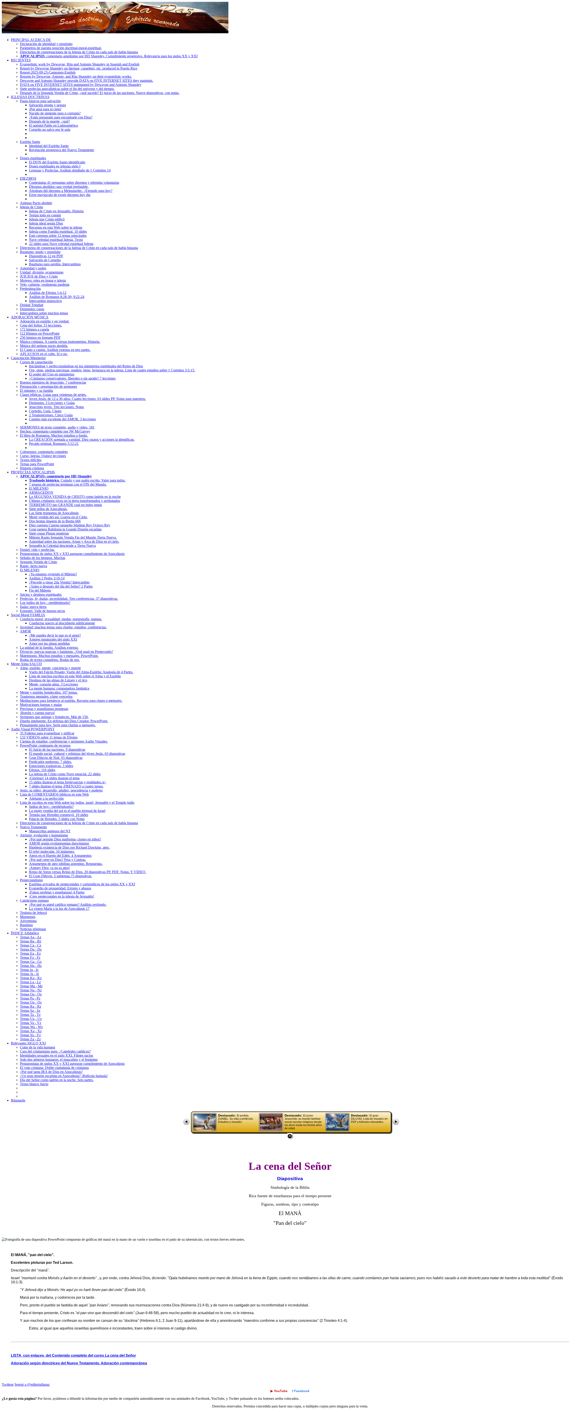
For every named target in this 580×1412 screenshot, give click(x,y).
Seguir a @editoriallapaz (32, 1384)
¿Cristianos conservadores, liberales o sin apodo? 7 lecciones (72, 378)
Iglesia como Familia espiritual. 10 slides (58, 231)
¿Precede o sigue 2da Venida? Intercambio (59, 582)
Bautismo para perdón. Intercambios (55, 264)
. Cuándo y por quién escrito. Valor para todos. (77, 480)
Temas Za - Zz (30, 1039)
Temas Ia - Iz (29, 970)
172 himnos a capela (34, 329)
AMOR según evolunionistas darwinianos (59, 843)
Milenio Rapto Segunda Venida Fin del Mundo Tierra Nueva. (73, 537)
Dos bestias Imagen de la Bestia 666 (55, 521)
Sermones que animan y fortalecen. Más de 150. (54, 717)
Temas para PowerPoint (37, 464)
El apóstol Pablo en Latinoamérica (53, 125)
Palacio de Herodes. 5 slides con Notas (57, 819)
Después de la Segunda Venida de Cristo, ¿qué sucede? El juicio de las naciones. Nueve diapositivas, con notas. (99, 93)
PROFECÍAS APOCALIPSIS (33, 472)
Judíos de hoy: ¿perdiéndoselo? (51, 807)
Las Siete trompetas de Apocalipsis (54, 513)
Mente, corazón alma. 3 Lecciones (53, 684)
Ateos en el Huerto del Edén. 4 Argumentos (60, 855)
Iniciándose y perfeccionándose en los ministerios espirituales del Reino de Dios (86, 366)
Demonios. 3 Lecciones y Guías (52, 403)
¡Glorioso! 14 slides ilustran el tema (54, 778)
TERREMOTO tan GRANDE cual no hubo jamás (65, 505)
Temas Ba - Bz (30, 941)
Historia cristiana (32, 468)
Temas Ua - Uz (31, 1019)
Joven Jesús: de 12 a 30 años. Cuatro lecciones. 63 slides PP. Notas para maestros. (87, 399)
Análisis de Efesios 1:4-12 (47, 293)
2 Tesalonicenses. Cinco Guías (51, 415)
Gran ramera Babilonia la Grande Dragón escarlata (65, 529)
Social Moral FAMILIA (28, 615)
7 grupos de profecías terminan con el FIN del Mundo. (68, 484)
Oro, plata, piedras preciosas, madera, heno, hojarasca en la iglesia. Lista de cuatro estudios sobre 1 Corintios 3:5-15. (112, 370)
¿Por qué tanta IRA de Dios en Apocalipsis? (51, 1072)
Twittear (8, 1384)
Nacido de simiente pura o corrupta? (55, 113)
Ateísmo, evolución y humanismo (44, 835)
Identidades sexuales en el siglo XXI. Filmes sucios (56, 1055)
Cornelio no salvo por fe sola (49, 129)
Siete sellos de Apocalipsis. (48, 509)
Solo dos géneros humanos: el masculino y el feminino (59, 1059)
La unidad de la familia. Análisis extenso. (49, 647)
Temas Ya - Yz (30, 1035)
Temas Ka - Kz (31, 978)
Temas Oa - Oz (31, 994)
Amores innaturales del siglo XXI (53, 639)
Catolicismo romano (34, 900)
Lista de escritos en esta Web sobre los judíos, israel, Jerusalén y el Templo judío (77, 802)
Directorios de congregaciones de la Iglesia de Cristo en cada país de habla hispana (79, 52)
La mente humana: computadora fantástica (59, 688)
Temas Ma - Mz (31, 986)
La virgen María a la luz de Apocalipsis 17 (59, 909)
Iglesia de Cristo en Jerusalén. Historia (56, 211)
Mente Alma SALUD (26, 664)
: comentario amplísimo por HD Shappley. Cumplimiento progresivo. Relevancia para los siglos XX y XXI (109, 56)
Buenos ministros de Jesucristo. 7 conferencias (53, 382)
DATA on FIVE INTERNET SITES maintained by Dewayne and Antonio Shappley (80, 85)
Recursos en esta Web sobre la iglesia (55, 227)
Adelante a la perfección (46, 798)
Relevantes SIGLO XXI (28, 1043)
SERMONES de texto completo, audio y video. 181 (57, 427)
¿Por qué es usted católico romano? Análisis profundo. (67, 904)
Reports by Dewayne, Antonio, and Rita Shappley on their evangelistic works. (76, 76)
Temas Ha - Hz (31, 966)
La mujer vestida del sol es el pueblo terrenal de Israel (67, 811)
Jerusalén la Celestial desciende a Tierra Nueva (62, 545)
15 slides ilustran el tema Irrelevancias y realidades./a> (67, 782)
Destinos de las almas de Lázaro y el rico (58, 680)
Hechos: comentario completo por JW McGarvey (55, 431)
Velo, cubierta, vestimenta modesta (44, 284)
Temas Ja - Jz (29, 974)
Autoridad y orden (33, 268)
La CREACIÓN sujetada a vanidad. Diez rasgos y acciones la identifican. (82, 439)
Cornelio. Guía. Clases (45, 411)
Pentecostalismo (31, 880)
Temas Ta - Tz (30, 1015)
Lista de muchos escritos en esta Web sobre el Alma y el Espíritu (75, 676)
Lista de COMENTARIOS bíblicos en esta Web (54, 794)
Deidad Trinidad (31, 305)
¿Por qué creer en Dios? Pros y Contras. (57, 860)
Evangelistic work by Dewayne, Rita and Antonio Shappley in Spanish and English (79, 64)
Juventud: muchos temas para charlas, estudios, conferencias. (63, 627)
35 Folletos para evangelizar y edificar (47, 733)
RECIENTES (21, 60)
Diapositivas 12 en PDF (46, 256)
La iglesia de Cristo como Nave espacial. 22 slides (65, 774)
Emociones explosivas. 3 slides (51, 766)
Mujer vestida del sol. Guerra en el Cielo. (58, 517)
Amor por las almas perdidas (49, 643)
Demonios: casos (32, 309)
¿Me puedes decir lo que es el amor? (55, 635)
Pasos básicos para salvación (40, 101)
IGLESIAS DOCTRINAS (30, 97)
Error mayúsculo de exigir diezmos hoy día (59, 195)
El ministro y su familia (36, 390)
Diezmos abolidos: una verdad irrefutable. (59, 187)
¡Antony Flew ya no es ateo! (49, 868)
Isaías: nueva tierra (33, 607)
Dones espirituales (33, 158)
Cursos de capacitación (36, 362)
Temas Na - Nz (31, 990)
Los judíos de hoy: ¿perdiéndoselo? (45, 603)
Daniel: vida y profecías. (37, 550)
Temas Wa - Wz (31, 1027)
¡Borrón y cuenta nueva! (37, 713)
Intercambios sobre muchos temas (44, 313)
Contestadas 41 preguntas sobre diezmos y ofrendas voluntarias (74, 182)
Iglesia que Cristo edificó (47, 219)
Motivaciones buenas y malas (41, 705)
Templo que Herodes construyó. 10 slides (58, 815)
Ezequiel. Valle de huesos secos (42, 611)
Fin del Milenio (40, 590)
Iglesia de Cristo (31, 207)
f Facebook (300, 1391)
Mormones (27, 917)
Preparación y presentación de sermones (48, 386)
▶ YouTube (279, 1391)
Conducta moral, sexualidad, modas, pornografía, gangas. (61, 619)
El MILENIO (38, 488)
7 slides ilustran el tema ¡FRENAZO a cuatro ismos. (66, 786)
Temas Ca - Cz (30, 945)
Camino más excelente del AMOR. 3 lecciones (62, 419)
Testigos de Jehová (33, 913)
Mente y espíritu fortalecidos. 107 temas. (49, 692)
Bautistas (26, 925)
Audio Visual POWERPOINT (33, 729)
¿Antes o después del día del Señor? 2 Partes (61, 586)
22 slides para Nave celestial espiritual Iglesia (61, 244)
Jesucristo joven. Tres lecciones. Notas (56, 407)
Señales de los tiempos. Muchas (42, 558)
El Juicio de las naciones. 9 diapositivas (57, 749)
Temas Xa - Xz (31, 1031)
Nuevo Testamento (33, 827)
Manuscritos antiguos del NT (49, 831)
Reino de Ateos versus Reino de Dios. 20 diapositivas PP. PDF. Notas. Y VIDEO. (87, 872)
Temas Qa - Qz (31, 1002)
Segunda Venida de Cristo (38, 562)
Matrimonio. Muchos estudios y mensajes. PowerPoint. (59, 656)
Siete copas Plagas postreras (49, 533)
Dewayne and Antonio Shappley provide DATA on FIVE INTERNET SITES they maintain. (86, 80)
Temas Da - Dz (31, 949)
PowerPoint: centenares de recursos (45, 745)
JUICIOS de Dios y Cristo (39, 276)
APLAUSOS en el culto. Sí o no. (44, 354)
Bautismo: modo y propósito (40, 252)
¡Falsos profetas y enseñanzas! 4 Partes (57, 892)
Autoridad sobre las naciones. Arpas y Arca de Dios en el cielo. (74, 541)
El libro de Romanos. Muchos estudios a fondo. (54, 435)
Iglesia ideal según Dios (46, 223)
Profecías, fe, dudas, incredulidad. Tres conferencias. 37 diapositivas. (69, 599)
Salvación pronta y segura (47, 105)
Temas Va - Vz (30, 1023)
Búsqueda (18, 1100)
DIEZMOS (28, 178)
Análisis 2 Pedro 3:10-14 (47, 578)
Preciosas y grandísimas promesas (44, 709)
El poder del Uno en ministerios (51, 374)
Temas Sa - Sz (30, 1010)
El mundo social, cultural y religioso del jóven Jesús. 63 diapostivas (77, 754)
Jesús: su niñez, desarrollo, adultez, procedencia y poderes (61, 790)
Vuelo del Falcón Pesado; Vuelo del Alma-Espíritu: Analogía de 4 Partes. (81, 672)
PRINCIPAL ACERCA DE (31, 40)
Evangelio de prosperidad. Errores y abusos (60, 888)
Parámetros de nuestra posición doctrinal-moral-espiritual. (61, 48)
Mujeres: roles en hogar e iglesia (43, 280)
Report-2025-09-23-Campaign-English (47, 72)
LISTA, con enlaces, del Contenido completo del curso (73, 1355)
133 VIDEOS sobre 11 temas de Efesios (48, 737)
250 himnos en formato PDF (40, 337)
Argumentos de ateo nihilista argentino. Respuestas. (66, 864)
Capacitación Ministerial (28, 358)
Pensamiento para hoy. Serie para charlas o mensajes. (58, 725)
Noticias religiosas (33, 929)
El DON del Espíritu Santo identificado (57, 162)
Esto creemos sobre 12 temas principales (58, 235)
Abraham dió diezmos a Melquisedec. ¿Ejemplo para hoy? (70, 191)
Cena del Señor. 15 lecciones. (41, 325)
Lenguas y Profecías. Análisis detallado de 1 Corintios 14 (70, 170)
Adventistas (28, 921)
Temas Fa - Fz (30, 957)
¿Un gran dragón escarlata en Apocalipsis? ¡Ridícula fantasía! (64, 1076)
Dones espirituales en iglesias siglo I (54, 166)
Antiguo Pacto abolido (36, 203)
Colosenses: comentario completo (44, 452)
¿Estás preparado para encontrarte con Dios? (60, 117)
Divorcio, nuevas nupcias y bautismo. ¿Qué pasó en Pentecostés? (66, 652)
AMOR (25, 631)
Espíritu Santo (30, 142)
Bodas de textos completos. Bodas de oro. (50, 660)
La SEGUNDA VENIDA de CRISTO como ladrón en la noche (75, 497)
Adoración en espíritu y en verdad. (44, 321)
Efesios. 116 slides (42, 770)
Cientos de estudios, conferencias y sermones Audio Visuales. (64, 741)
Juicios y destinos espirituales (41, 594)
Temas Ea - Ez (30, 953)
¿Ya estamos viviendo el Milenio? (53, 574)
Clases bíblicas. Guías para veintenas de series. (53, 395)
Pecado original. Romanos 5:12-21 (54, 444)
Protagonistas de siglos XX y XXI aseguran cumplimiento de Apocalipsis (72, 554)
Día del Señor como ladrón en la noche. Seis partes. (57, 1080)
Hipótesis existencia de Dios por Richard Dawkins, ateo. (69, 847)
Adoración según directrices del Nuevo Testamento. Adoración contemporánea (79, 1363)
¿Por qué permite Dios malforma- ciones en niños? (65, 839)
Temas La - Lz (30, 982)
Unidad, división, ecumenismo (41, 272)
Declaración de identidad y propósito (46, 44)
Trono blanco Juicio (34, 1084)
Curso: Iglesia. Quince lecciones (43, 456)
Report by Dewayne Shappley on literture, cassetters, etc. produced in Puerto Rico (78, 68)
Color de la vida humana (37, 1047)
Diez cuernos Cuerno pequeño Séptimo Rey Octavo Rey (69, 525)
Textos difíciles (30, 460)
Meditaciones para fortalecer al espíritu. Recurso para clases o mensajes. (71, 700)
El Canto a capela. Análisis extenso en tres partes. (55, 350)
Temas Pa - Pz (30, 998)
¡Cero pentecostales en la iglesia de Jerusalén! (61, 896)
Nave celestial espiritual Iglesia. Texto (56, 240)
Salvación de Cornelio (45, 260)
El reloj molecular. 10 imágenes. (52, 851)
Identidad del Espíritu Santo (49, 146)
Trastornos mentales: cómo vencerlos (46, 696)
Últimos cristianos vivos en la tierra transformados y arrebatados (74, 501)
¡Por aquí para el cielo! (45, 109)
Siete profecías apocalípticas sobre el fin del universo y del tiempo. (67, 89)
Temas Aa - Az (30, 937)
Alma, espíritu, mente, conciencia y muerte (50, 668)
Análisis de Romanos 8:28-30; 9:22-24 (56, 297)
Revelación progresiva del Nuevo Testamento (61, 150)
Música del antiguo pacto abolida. (44, 346)
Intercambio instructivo (45, 301)
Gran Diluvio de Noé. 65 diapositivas (55, 758)
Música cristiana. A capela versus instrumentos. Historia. (60, 342)
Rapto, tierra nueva (33, 566)
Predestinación (30, 289)
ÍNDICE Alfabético (25, 933)
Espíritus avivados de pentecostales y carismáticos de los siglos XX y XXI (82, 884)
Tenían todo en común (45, 215)
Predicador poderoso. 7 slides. (50, 762)
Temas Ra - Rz (30, 1006)
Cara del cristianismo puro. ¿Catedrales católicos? (55, 1051)
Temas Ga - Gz (31, 962)
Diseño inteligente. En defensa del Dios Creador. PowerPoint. (64, 721)
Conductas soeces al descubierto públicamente (62, 623)
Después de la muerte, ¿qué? (49, 121)
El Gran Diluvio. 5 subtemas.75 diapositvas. (60, 876)
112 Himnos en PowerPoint (39, 333)
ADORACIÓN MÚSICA (29, 317)
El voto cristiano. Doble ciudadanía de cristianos (54, 1068)
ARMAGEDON (41, 492)
